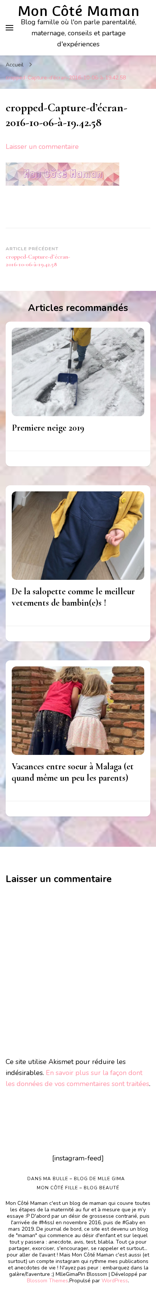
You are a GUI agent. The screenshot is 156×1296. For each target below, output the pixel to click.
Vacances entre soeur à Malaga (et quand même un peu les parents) (73, 772)
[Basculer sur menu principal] (9, 27)
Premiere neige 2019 (48, 427)
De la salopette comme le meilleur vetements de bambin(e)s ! (73, 597)
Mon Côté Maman (78, 11)
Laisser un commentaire (42, 146)
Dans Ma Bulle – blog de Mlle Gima (76, 1179)
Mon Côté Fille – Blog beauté (78, 1188)
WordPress (114, 1280)
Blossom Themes (47, 1280)
